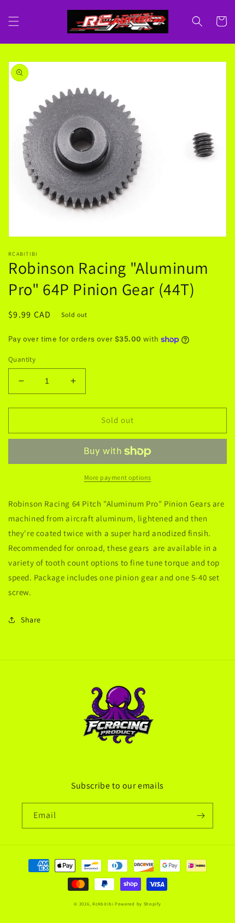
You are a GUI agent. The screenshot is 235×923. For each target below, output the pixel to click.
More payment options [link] (117, 477)
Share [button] (31, 620)
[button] (14, 21)
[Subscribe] (201, 815)
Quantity (22, 359)
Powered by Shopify (138, 904)
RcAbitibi (102, 904)
